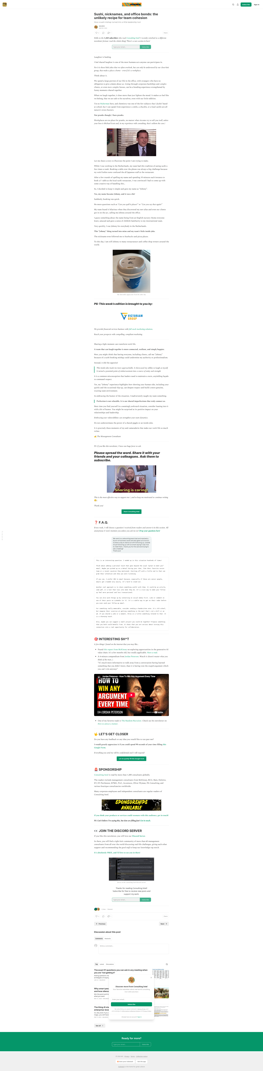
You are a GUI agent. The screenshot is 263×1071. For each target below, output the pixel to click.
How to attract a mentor (108, 723)
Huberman (104, 103)
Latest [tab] (102, 964)
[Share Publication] (238, 4)
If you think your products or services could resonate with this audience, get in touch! (131, 815)
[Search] (233, 4)
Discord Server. (138, 836)
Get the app (141, 1061)
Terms (133, 1056)
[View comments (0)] (103, 33)
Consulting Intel (132, 38)
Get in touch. (145, 820)
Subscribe (246, 4)
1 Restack (110, 909)
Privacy (127, 1056)
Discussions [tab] (110, 964)
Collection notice (141, 1056)
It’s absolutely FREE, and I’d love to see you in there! (117, 852)
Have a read (152, 652)
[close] (151, 977)
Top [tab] (96, 964)
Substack (121, 1067)
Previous (102, 924)
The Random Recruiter (131, 720)
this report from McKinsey (115, 649)
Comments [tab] (99, 938)
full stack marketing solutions (140, 329)
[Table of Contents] (2, 535)
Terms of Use (141, 1009)
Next (162, 924)
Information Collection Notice (131, 1011)
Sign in (256, 4)
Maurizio (102, 26)
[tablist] (103, 939)
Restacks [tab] (108, 938)
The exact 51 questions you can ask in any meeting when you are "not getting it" (121, 971)
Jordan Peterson (132, 656)
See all (98, 1026)
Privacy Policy (147, 1011)
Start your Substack (126, 1061)
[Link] (91, 304)
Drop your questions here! (149, 530)
